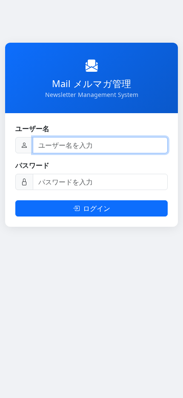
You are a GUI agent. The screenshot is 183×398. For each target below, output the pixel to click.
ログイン (96, 208)
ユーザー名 (32, 128)
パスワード (32, 165)
